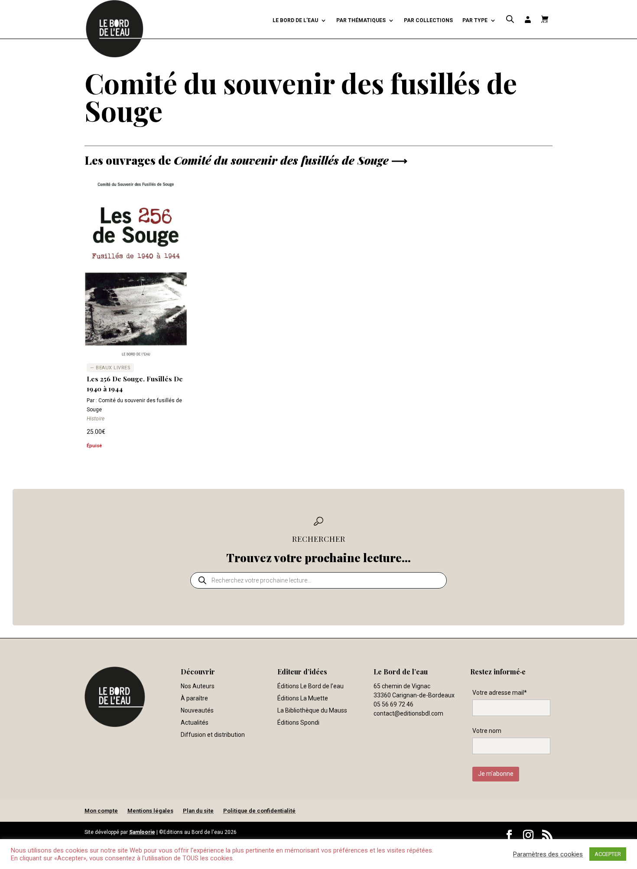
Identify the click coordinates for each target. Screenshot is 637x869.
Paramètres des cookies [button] (548, 854)
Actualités (194, 722)
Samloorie (142, 832)
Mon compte (101, 810)
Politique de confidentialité (259, 810)
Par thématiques (361, 20)
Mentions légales (150, 810)
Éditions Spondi (298, 722)
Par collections (428, 20)
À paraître (194, 698)
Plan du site (198, 810)
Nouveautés (197, 710)
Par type (475, 20)
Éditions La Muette (302, 698)
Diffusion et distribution (213, 734)
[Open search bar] (510, 19)
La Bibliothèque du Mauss (312, 710)
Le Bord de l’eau (295, 20)
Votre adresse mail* (499, 692)
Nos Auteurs (197, 686)
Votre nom (486, 730)
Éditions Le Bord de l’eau (310, 686)
